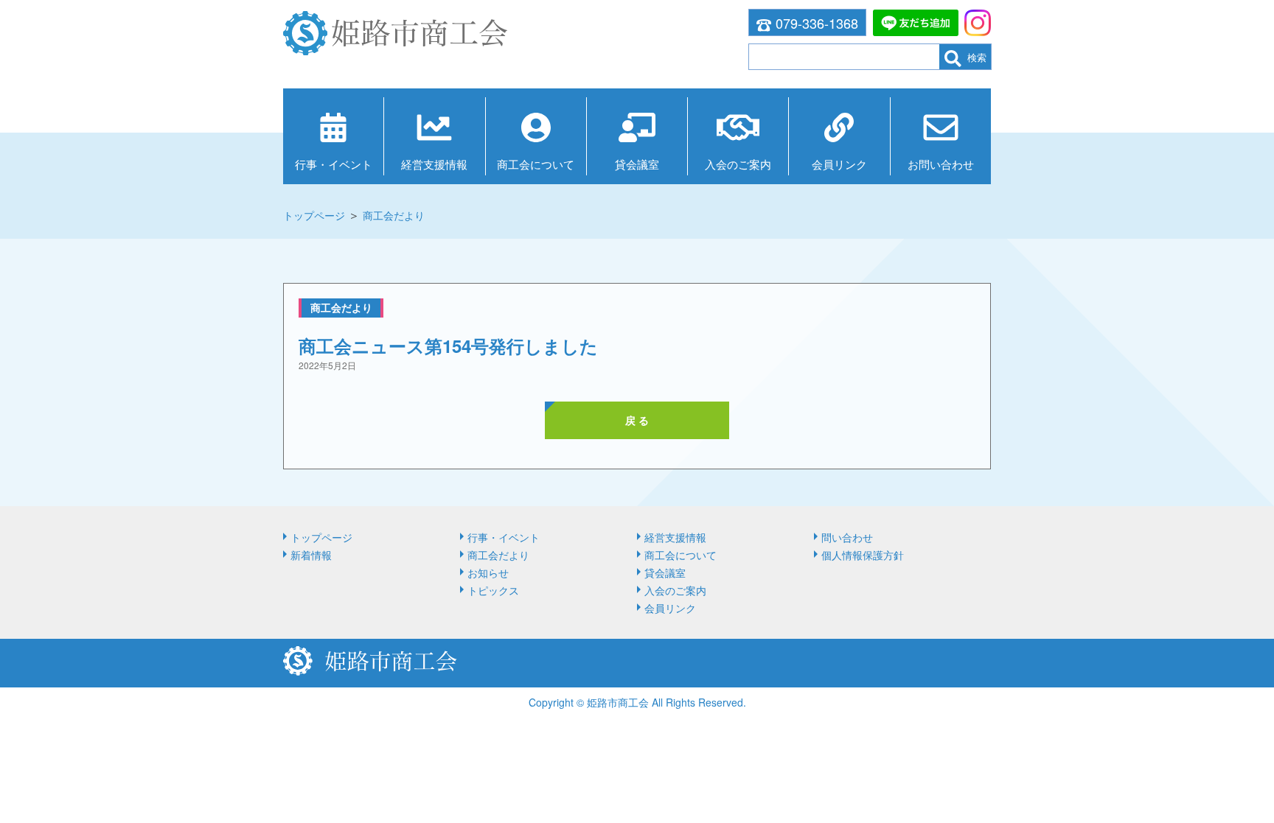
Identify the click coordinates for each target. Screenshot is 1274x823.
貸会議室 (637, 164)
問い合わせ (847, 537)
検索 (976, 57)
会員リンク (839, 164)
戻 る (637, 420)
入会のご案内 (738, 164)
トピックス (493, 590)
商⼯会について (535, 164)
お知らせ (488, 572)
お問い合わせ (941, 164)
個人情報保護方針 (862, 554)
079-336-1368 (817, 22)
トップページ (314, 215)
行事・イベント (333, 164)
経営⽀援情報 (434, 164)
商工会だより (394, 215)
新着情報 (311, 554)
